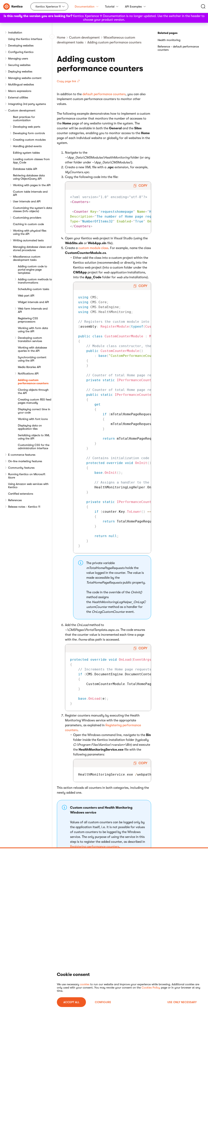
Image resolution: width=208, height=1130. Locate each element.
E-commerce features (21, 454)
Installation (15, 32)
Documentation (84, 6)
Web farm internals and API (33, 310)
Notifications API (28, 373)
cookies (84, 984)
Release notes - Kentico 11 (24, 506)
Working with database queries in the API (32, 349)
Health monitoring (169, 40)
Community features (21, 467)
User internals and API (27, 201)
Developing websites (21, 45)
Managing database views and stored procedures (32, 248)
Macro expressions (19, 91)
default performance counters (104, 94)
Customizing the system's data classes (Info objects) (32, 209)
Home (61, 37)
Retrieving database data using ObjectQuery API (29, 177)
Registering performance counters (94, 846)
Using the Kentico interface (25, 39)
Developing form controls (29, 133)
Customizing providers (27, 217)
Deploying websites (20, 71)
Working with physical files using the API (29, 232)
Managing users (18, 58)
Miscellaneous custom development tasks (26, 258)
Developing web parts (26, 126)
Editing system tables (26, 152)
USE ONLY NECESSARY (182, 1002)
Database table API (25, 169)
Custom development (21, 110)
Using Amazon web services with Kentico (28, 485)
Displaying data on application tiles (30, 427)
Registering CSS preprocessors (28, 320)
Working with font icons (33, 419)
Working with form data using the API (33, 329)
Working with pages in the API (32, 185)
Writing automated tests (28, 240)
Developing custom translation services (30, 339)
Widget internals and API (33, 302)
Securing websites (19, 65)
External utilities (18, 97)
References (15, 500)
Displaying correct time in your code (34, 411)
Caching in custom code (28, 224)
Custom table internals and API (30, 193)
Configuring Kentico (21, 52)
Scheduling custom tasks (33, 289)
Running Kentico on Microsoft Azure (26, 476)
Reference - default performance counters (178, 48)
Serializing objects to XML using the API (34, 437)
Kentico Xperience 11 (48, 6)
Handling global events (27, 146)
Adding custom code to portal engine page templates (32, 269)
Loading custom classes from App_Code (31, 161)
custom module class (93, 248)
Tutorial (109, 6)
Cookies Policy (151, 987)
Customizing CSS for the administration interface (33, 446)
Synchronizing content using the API (32, 359)
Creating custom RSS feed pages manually (34, 401)
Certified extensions (20, 493)
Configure (103, 1002)
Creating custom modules (29, 139)
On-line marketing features (25, 461)
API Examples (133, 6)
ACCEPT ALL (71, 1002)
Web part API (26, 295)
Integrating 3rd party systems (27, 104)
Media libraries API (29, 367)
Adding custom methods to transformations (35, 281)
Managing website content (24, 78)
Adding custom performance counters (33, 381)
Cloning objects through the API (33, 391)
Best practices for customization (24, 118)
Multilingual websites (21, 84)
